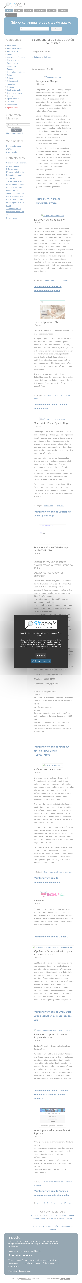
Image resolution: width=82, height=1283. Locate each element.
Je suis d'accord (42, 661)
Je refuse (41, 655)
